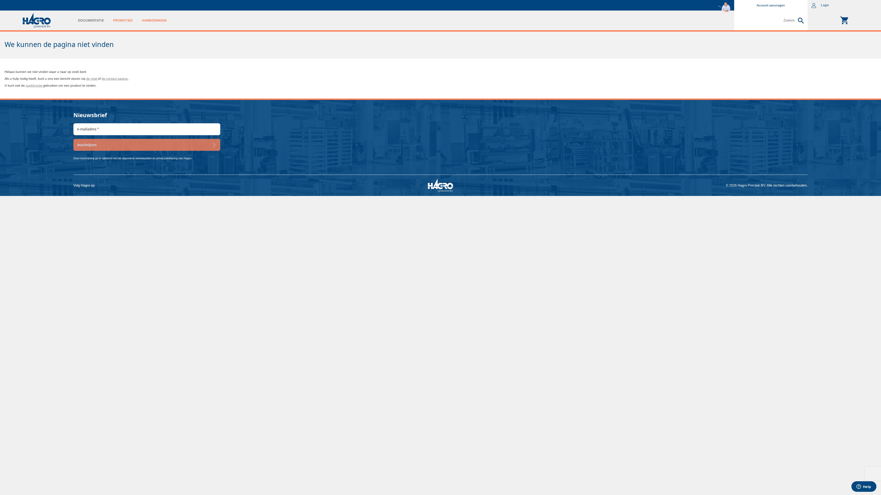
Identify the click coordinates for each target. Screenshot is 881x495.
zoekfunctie (34, 85)
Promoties (123, 20)
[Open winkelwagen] (844, 20)
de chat (92, 78)
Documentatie (91, 20)
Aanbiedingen (154, 20)
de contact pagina (115, 78)
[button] (844, 5)
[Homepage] (37, 20)
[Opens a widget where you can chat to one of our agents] (863, 487)
